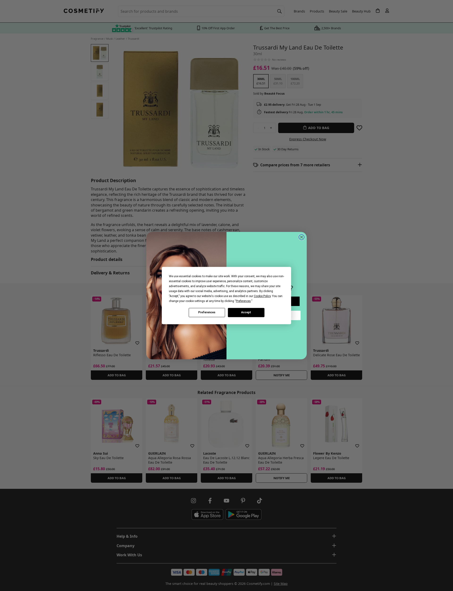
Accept (246, 312)
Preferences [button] (243, 301)
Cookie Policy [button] (262, 296)
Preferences (206, 312)
